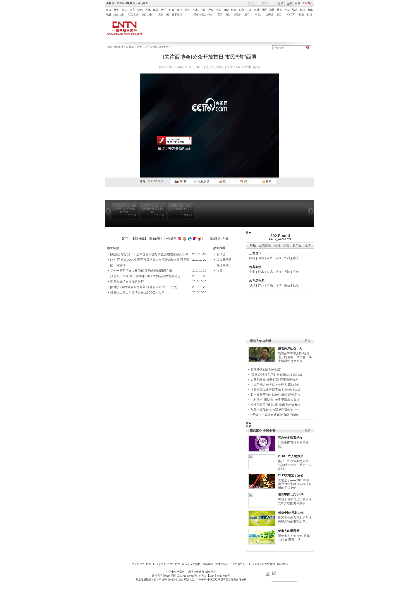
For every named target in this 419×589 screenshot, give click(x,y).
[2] (149, 181)
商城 (256, 9)
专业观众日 (224, 265)
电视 (108, 14)
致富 (286, 245)
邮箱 (302, 9)
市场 (270, 285)
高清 (220, 14)
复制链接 (139, 238)
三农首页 (265, 245)
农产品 (297, 245)
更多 (308, 340)
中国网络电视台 (126, 3)
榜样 (278, 271)
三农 (249, 9)
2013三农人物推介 (290, 456)
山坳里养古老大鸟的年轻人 (269, 384)
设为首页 (307, 3)
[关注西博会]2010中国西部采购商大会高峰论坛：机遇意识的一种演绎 (149, 262)
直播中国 (163, 14)
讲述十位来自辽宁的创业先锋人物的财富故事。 (295, 501)
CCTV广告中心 (236, 564)
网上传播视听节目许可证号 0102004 (156, 579)
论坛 (287, 9)
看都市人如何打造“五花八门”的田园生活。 (294, 537)
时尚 (241, 9)
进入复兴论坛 (215, 67)
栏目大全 (133, 14)
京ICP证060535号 (187, 575)
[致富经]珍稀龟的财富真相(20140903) (276, 374)
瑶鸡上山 (294, 384)
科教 (171, 9)
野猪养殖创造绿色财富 (266, 369)
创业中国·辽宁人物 (291, 494)
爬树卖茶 (294, 394)
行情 (278, 285)
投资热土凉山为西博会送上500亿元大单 (137, 292)
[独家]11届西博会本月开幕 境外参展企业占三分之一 (145, 287)
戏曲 (155, 9)
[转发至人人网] (189, 238)
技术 (261, 271)
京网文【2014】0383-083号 (214, 575)
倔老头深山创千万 (290, 348)
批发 (296, 285)
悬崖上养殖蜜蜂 (289, 404)
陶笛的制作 (291, 415)
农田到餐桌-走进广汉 (265, 379)
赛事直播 (177, 14)
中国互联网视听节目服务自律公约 (227, 579)
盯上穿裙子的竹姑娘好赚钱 (269, 394)
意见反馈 (203, 181)
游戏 (310, 9)
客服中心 (282, 564)
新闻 (116, 9)
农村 (287, 258)
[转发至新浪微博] (199, 238)
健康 (233, 9)
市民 (219, 270)
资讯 (270, 271)
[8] (158, 181)
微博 (272, 9)
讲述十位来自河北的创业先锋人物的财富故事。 (295, 519)
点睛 (287, 271)
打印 (125, 238)
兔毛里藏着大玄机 (287, 399)
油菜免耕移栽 (291, 389)
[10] (162, 181)
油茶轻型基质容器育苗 (266, 389)
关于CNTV (167, 564)
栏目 (309, 14)
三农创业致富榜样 (290, 437)
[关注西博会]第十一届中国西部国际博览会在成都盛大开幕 (149, 254)
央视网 (110, 3)
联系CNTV (181, 564)
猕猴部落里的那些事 (264, 404)
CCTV (291, 14)
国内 (252, 258)
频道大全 (118, 14)
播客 (279, 14)
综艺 (140, 9)
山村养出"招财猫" (262, 399)
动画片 (259, 14)
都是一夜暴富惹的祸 (264, 409)
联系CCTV (152, 564)
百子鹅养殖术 (289, 379)
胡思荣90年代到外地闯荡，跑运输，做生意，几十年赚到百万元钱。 (295, 357)
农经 (270, 258)
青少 (179, 9)
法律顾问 (220, 564)
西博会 (221, 254)
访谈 (294, 9)
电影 (228, 14)
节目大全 (146, 14)
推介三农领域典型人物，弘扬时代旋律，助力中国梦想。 (295, 464)
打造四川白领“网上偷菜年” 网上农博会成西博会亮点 (145, 276)
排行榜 (182, 181)
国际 (261, 258)
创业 (252, 271)
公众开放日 (224, 259)
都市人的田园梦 (288, 531)
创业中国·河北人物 (291, 512)
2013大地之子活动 (290, 475)
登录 (280, 3)
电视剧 (237, 14)
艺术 (195, 9)
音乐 (163, 9)
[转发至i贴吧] (194, 238)
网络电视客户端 (202, 14)
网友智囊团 (268, 564)
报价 (287, 285)
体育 (132, 9)
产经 (210, 9)
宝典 (296, 271)
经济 (124, 9)
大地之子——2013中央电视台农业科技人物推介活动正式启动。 (295, 484)
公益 (203, 9)
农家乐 (130, 46)
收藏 (268, 181)
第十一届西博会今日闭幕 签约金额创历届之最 (141, 270)
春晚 (148, 9)
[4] (152, 181)
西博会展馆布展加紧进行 (127, 281)
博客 (279, 9)
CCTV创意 (253, 564)
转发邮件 (155, 238)
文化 (187, 9)
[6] (155, 181)
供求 (252, 285)
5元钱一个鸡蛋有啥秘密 (267, 415)
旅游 (226, 9)
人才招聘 (195, 564)
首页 (108, 9)
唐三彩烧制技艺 (289, 409)
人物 (278, 258)
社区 (264, 9)
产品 (261, 285)
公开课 (269, 14)
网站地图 (143, 3)
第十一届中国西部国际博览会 (154, 46)
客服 (297, 3)
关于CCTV (138, 564)
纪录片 (248, 14)
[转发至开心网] (179, 238)
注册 (289, 3)
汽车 (218, 9)
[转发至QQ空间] (184, 238)
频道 (301, 14)
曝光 (296, 258)
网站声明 (208, 564)
